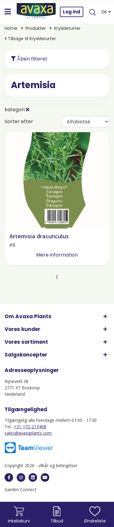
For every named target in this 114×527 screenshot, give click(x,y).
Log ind (71, 12)
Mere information (57, 254)
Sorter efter (19, 121)
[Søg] (92, 11)
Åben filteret (31, 58)
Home (11, 28)
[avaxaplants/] (21, 477)
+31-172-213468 (30, 426)
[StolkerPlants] (45, 477)
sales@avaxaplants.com (28, 433)
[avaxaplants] (9, 477)
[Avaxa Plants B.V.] (36, 12)
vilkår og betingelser (58, 465)
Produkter (36, 28)
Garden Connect (20, 489)
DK (105, 12)
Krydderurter (67, 28)
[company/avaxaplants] (33, 477)
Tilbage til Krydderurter (31, 39)
